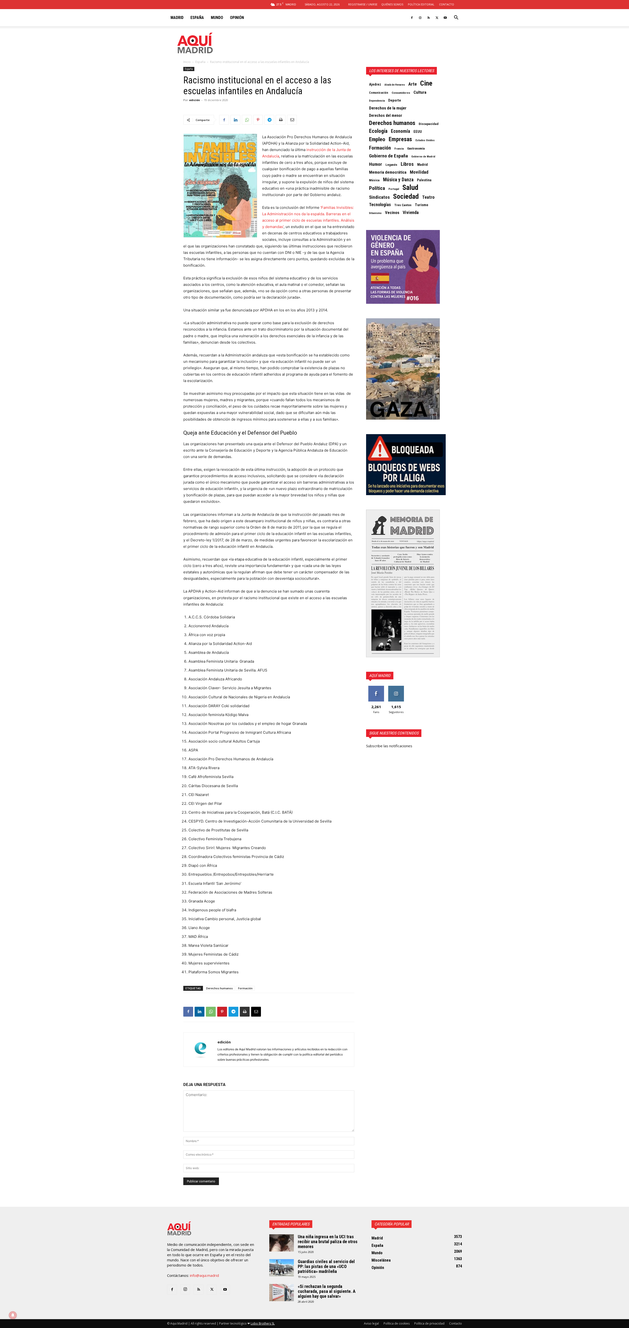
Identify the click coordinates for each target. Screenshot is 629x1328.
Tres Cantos (403, 205)
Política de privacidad (429, 1323)
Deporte (394, 100)
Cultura (420, 92)
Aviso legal (371, 1323)
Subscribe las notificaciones (389, 745)
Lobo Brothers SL (263, 1323)
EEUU (418, 132)
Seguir (396, 687)
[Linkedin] (235, 120)
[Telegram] (269, 120)
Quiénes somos (392, 4)
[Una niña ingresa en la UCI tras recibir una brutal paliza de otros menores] (281, 1243)
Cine (426, 83)
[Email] (292, 120)
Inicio (187, 62)
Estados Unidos (425, 140)
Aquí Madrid (379, 675)
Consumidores (401, 92)
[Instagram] (420, 17)
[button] (456, 17)
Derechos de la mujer (387, 108)
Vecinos (392, 212)
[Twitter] (437, 17)
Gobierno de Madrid (423, 156)
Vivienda (411, 212)
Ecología (378, 131)
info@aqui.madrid (204, 1275)
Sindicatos (379, 197)
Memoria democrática (387, 172)
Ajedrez (375, 84)
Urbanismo (375, 213)
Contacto (446, 4)
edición (194, 100)
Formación (245, 988)
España (197, 17)
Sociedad (406, 196)
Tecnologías (380, 204)
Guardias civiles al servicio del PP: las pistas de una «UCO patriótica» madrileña (326, 1266)
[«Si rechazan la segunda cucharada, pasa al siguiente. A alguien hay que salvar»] (281, 1292)
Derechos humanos (219, 988)
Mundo (217, 17)
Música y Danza (398, 179)
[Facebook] (411, 17)
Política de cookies (397, 1323)
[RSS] (428, 17)
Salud (410, 187)
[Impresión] (281, 120)
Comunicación (378, 92)
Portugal (393, 189)
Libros (407, 164)
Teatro (428, 197)
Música (374, 180)
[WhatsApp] (247, 120)
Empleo (377, 139)
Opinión (237, 17)
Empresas (400, 139)
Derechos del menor (385, 115)
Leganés (391, 165)
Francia (399, 148)
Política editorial (421, 4)
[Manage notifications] (13, 1315)
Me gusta (376, 687)
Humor (375, 164)
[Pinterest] (258, 120)
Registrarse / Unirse (362, 4)
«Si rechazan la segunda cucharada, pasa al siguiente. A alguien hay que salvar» (327, 1291)
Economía (400, 131)
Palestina (424, 180)
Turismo (421, 205)
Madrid (177, 17)
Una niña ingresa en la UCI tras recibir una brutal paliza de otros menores (327, 1241)
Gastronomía (416, 148)
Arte (412, 84)
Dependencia (377, 100)
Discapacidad (429, 124)
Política (377, 188)
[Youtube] (445, 17)
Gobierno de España (388, 155)
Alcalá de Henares (395, 84)
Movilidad (419, 172)
